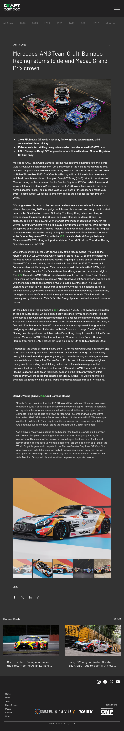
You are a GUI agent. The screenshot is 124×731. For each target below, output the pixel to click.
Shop (7, 716)
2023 (59, 23)
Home (8, 694)
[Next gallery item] (107, 518)
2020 (96, 23)
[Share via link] (38, 597)
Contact (8, 712)
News (7, 697)
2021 (84, 23)
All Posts (8, 23)
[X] (111, 681)
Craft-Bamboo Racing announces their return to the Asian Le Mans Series (28, 663)
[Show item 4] (83, 568)
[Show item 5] (103, 568)
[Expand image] (62, 518)
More (108, 23)
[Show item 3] (63, 568)
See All (117, 618)
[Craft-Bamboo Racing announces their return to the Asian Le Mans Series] (31, 640)
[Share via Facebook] (14, 597)
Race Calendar (12, 705)
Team (7, 701)
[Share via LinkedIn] (30, 597)
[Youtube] (117, 681)
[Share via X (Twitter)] (22, 597)
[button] (117, 7)
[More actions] (109, 45)
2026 (23, 23)
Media (8, 709)
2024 (47, 23)
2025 (35, 23)
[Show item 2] (42, 568)
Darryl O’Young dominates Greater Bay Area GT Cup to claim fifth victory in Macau (92, 663)
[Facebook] (105, 681)
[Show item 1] (22, 568)
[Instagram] (98, 681)
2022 (72, 23)
